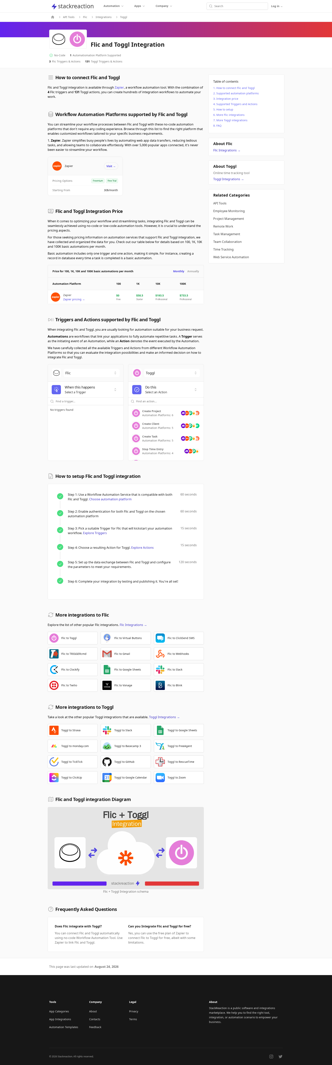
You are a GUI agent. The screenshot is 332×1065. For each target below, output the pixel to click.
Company (162, 6)
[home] (52, 17)
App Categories (59, 1011)
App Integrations (60, 1019)
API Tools (69, 17)
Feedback (95, 1027)
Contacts (94, 1019)
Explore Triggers (95, 533)
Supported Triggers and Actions (236, 104)
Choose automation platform (110, 499)
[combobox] (92, 373)
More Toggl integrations (231, 120)
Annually (193, 271)
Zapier (119, 87)
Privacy (133, 1011)
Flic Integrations (133, 625)
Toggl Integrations (164, 717)
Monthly (178, 271)
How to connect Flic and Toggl (235, 88)
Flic (85, 17)
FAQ (219, 125)
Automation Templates (63, 1027)
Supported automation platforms (237, 93)
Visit (111, 166)
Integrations (104, 17)
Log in (277, 6)
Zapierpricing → (74, 299)
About (93, 1011)
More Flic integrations (230, 115)
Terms (133, 1019)
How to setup (224, 109)
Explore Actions (142, 547)
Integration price (227, 98)
